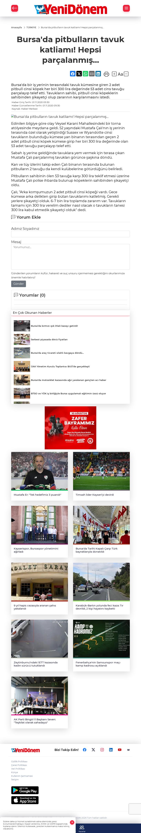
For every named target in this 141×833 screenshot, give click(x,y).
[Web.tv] (128, 749)
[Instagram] (102, 749)
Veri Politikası (18, 768)
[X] (93, 749)
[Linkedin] (110, 749)
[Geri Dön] (14, 8)
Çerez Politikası (19, 765)
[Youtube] (119, 749)
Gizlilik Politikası (19, 761)
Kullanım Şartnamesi (22, 776)
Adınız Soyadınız (25, 229)
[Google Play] (70, 790)
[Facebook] (84, 749)
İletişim (15, 779)
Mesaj (16, 242)
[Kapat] (72, 822)
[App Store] (70, 800)
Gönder (18, 283)
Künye (14, 772)
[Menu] (126, 8)
